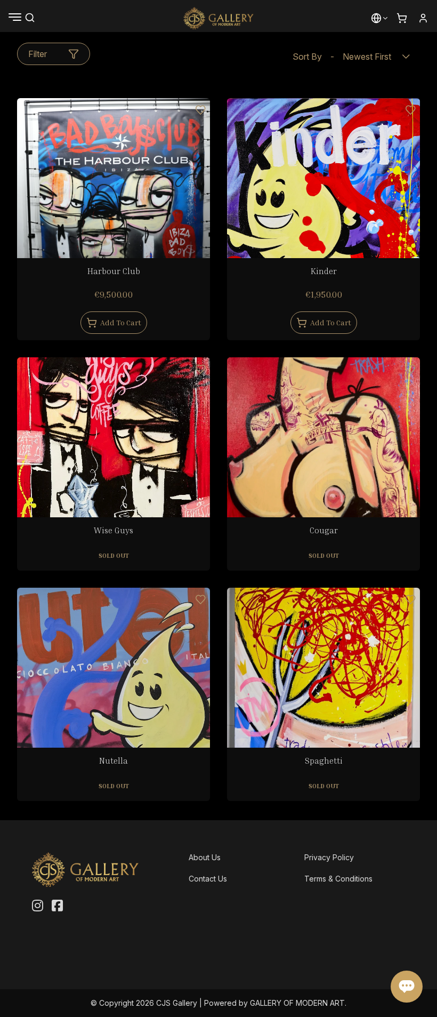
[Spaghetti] (323, 684)
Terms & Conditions (338, 878)
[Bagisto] (219, 18)
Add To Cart (120, 322)
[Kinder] (323, 194)
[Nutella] (113, 684)
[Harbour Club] (113, 194)
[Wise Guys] (113, 453)
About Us (205, 857)
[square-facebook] (57, 906)
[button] (376, 18)
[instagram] (37, 906)
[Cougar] (323, 453)
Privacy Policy (329, 857)
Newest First (342, 56)
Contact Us (208, 878)
